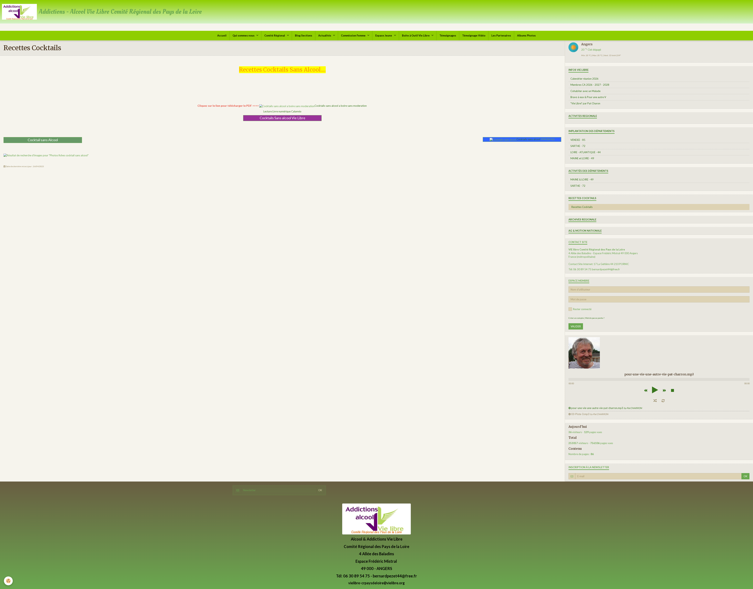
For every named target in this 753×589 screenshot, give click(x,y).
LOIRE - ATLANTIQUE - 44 (585, 152)
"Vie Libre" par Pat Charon (585, 103)
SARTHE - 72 (577, 145)
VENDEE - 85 (577, 139)
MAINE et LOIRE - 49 (582, 158)
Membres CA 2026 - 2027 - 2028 (589, 84)
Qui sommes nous (244, 35)
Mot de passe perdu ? (594, 318)
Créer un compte (576, 318)
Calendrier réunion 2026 (584, 78)
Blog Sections (303, 35)
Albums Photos (526, 35)
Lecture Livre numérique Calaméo (282, 111)
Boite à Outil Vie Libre (416, 35)
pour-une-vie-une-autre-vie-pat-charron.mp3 (606, 408)
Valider (576, 326)
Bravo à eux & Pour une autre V (588, 97)
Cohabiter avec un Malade (585, 91)
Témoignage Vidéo (473, 35)
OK (745, 476)
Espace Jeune (384, 35)
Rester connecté (582, 309)
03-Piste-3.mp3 (589, 414)
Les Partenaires (501, 35)
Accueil (221, 35)
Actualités (325, 35)
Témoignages (447, 35)
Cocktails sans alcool (528, 139)
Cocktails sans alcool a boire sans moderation (341, 105)
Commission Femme (353, 35)
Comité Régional (275, 35)
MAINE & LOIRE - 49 (582, 179)
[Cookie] (8, 580)
